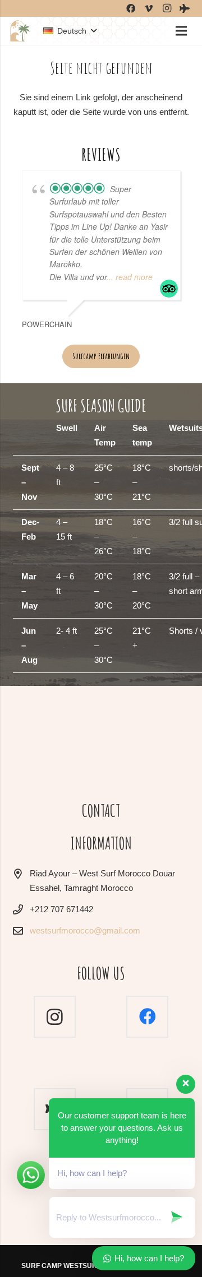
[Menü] (181, 31)
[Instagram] (55, 1017)
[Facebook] (147, 1017)
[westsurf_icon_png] (19, 31)
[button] (69, 31)
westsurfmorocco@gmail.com (85, 930)
